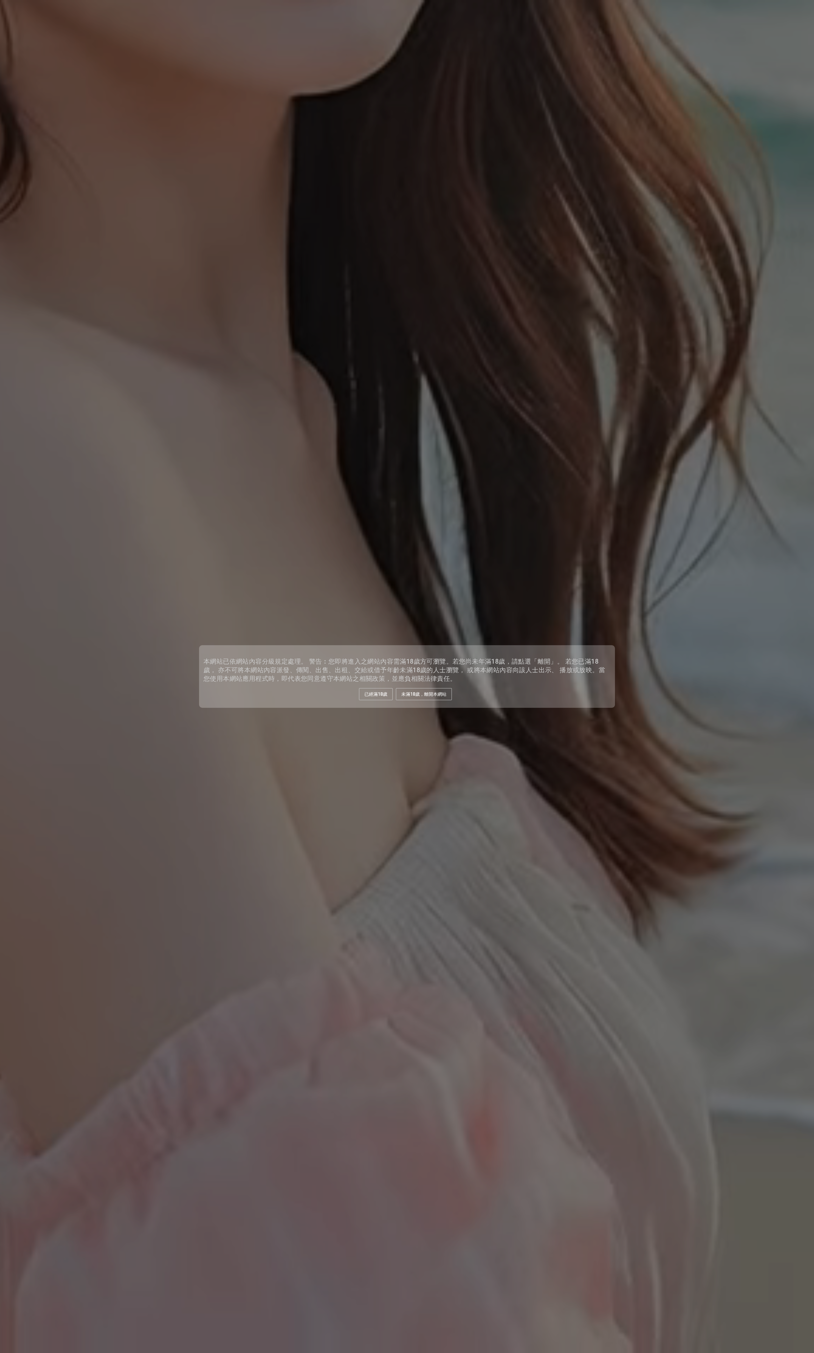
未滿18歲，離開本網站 (423, 694)
